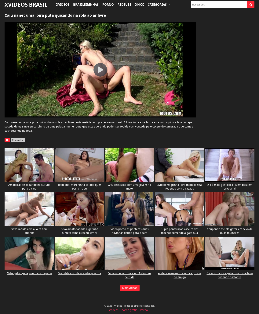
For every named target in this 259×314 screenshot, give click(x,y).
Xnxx (139, 4)
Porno (108, 4)
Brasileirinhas (86, 4)
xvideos (114, 310)
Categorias (157, 4)
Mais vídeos (129, 288)
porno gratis (129, 310)
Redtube (124, 4)
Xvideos (62, 4)
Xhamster (17, 140)
